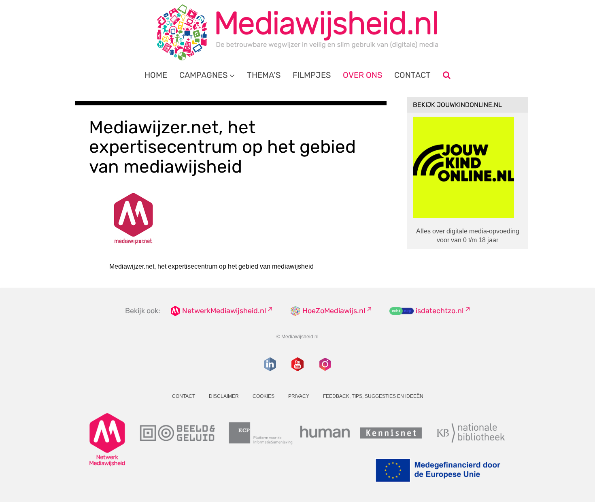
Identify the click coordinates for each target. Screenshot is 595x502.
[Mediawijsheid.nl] (297, 32)
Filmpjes (312, 75)
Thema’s (263, 75)
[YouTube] (297, 364)
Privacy (298, 396)
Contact (412, 75)
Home (155, 75)
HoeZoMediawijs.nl (333, 310)
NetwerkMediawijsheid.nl (224, 310)
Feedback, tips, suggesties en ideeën (373, 396)
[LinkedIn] (270, 364)
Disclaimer (224, 396)
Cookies (263, 396)
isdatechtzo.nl (439, 310)
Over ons (362, 75)
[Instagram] (325, 364)
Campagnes (203, 75)
